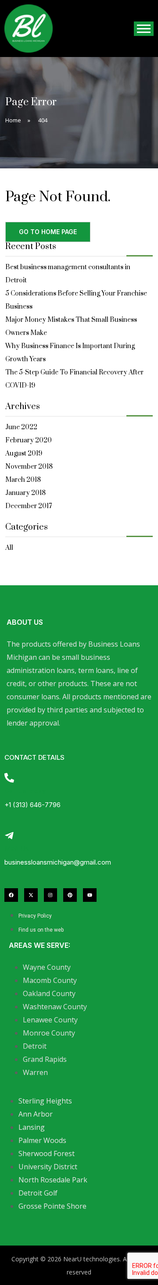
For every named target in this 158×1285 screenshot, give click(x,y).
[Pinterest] (70, 895)
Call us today (25, 791)
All (9, 548)
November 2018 (29, 467)
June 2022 (21, 427)
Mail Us (16, 848)
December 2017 (28, 506)
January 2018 (25, 493)
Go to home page (48, 231)
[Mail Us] (9, 835)
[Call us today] (9, 778)
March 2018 (23, 480)
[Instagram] (50, 895)
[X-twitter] (31, 895)
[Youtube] (90, 895)
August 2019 (23, 453)
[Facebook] (11, 895)
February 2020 (28, 440)
